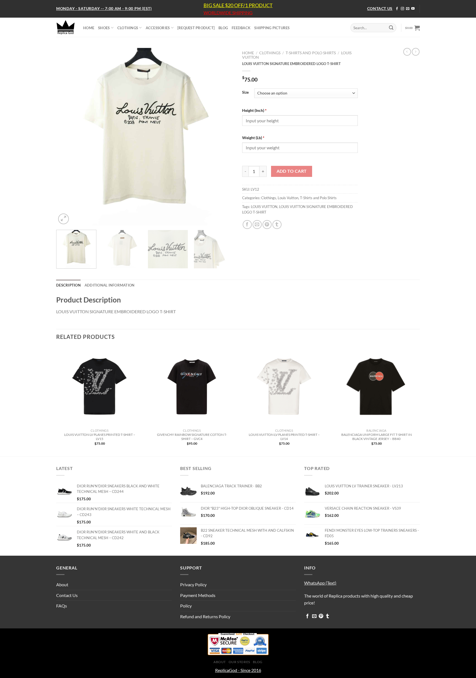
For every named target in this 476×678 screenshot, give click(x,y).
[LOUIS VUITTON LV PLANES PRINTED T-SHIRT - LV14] (284, 386)
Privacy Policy (193, 584)
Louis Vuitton (288, 198)
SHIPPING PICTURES (272, 28)
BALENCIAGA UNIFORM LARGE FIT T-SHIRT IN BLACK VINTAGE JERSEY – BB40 (376, 437)
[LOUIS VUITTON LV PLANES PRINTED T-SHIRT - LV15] (99, 386)
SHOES (104, 28)
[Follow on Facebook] (397, 9)
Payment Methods (197, 595)
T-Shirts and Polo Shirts (311, 53)
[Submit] (391, 28)
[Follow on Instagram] (402, 9)
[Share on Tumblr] (277, 224)
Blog (258, 662)
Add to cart (292, 171)
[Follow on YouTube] (413, 9)
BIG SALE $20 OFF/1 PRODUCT (238, 5)
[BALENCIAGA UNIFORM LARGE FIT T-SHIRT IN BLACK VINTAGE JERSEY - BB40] (376, 386)
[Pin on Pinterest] (267, 224)
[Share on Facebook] (247, 224)
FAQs (61, 605)
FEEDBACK (241, 28)
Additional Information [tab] (110, 285)
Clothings (269, 53)
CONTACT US (380, 8)
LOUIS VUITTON (264, 206)
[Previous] (67, 137)
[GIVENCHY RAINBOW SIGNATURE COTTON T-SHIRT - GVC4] (191, 386)
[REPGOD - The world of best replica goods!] (65, 27)
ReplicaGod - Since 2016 (238, 670)
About (62, 584)
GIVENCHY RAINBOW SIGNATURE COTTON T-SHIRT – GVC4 (192, 437)
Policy (186, 605)
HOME (88, 28)
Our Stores (239, 662)
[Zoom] (63, 219)
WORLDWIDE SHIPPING (228, 12)
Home (248, 53)
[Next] (223, 137)
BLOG (223, 28)
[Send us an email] (407, 9)
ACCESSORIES (158, 28)
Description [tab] (68, 285)
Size (245, 92)
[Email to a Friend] (257, 224)
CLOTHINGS (127, 28)
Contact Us (67, 595)
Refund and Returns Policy (205, 616)
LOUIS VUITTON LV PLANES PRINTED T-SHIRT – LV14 (284, 437)
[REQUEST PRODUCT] (196, 28)
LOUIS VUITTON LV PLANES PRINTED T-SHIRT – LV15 (99, 437)
